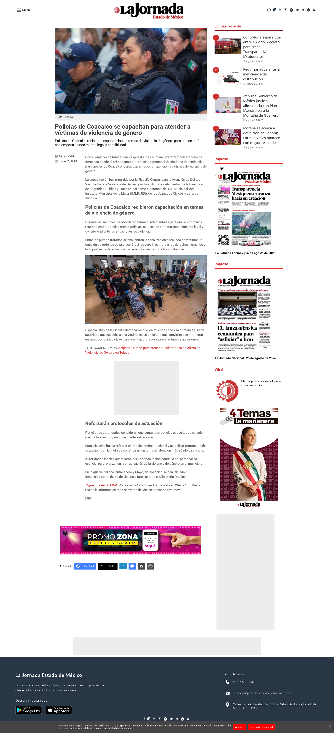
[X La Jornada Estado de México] (280, 10)
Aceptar (239, 727)
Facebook (88, 566)
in (123, 566)
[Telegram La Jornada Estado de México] (297, 10)
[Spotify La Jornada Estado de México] (291, 10)
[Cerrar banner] (329, 727)
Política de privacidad (261, 727)
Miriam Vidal (66, 156)
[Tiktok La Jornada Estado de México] (303, 10)
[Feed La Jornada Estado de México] (315, 10)
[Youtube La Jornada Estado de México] (286, 10)
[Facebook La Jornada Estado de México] (269, 10)
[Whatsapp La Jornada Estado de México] (309, 10)
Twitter (111, 566)
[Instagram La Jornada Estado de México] (275, 10)
